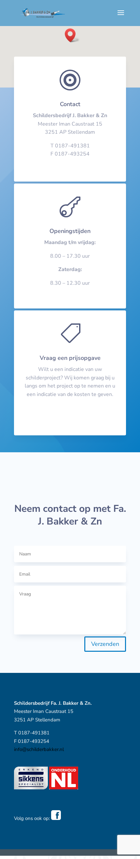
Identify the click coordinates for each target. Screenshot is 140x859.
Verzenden (105, 644)
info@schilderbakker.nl (70, 162)
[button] (72, 35)
